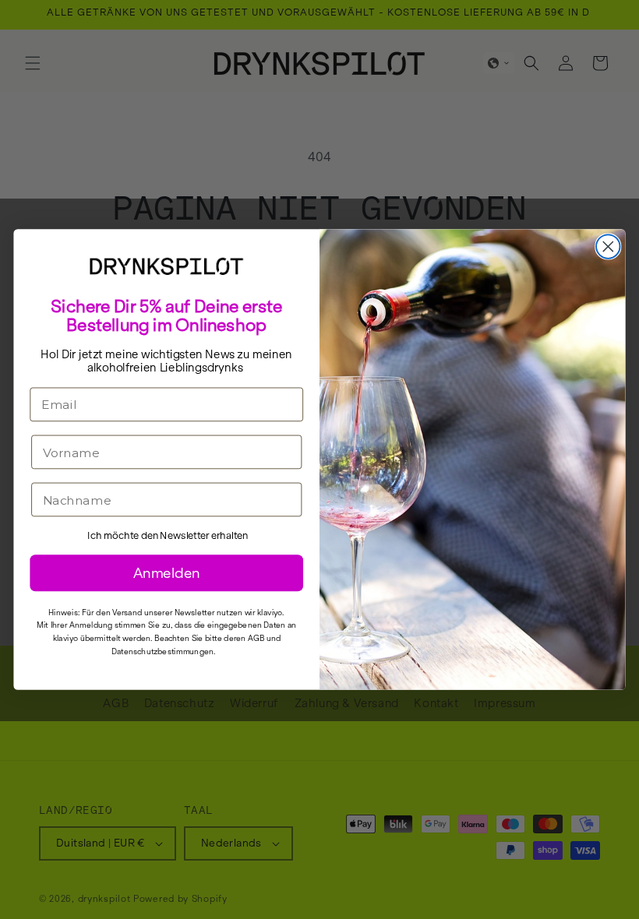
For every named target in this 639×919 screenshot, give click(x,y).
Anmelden (166, 572)
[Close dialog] (608, 246)
